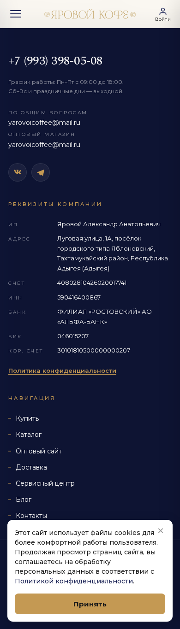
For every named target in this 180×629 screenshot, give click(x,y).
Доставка (31, 467)
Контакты (31, 515)
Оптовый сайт (39, 451)
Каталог (29, 434)
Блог (23, 499)
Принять (90, 604)
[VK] (17, 172)
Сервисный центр (45, 483)
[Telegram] (40, 172)
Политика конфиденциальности (62, 370)
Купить (27, 418)
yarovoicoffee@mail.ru (44, 122)
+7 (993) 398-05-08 (55, 61)
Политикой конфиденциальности (74, 581)
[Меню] (15, 14)
